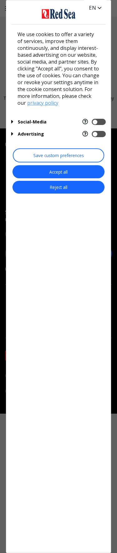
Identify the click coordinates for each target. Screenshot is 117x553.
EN (92, 7)
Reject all (58, 187)
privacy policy (42, 102)
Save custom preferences (58, 155)
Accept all (58, 172)
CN (93, 14)
